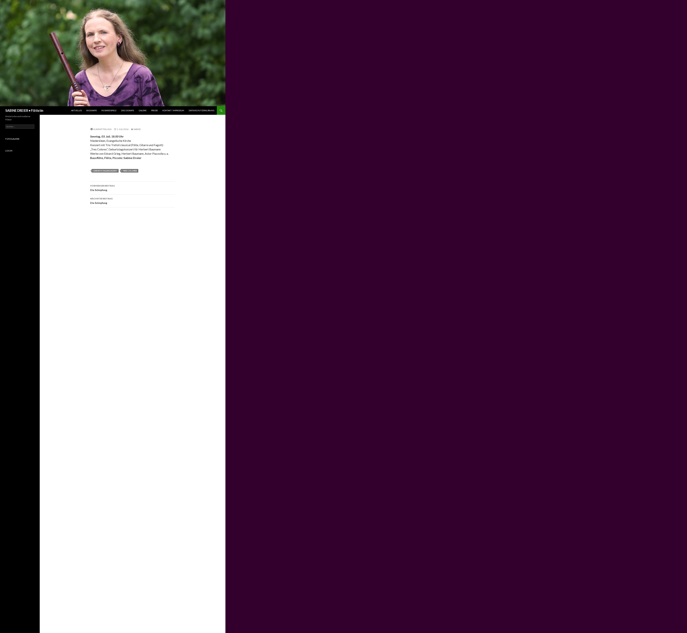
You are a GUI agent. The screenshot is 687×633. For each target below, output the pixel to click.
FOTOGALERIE (12, 139)
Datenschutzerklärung (202, 110)
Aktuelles (76, 110)
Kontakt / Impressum (173, 110)
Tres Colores (129, 171)
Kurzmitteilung (102, 129)
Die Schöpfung (102, 188)
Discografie (127, 110)
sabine (137, 129)
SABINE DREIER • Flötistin (24, 110)
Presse (154, 110)
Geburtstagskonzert (105, 171)
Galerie (143, 110)
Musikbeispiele (108, 110)
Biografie (91, 110)
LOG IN (8, 150)
